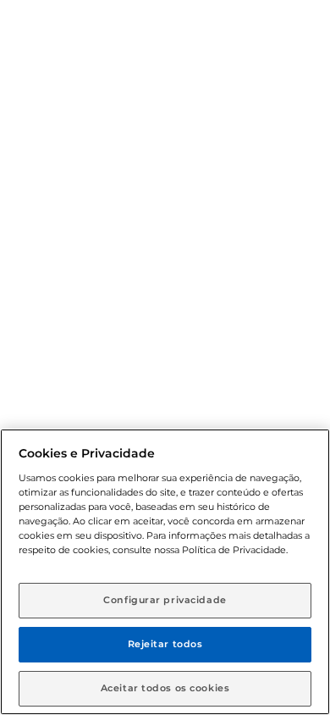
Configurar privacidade (165, 600)
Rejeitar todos (165, 644)
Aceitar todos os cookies (165, 688)
